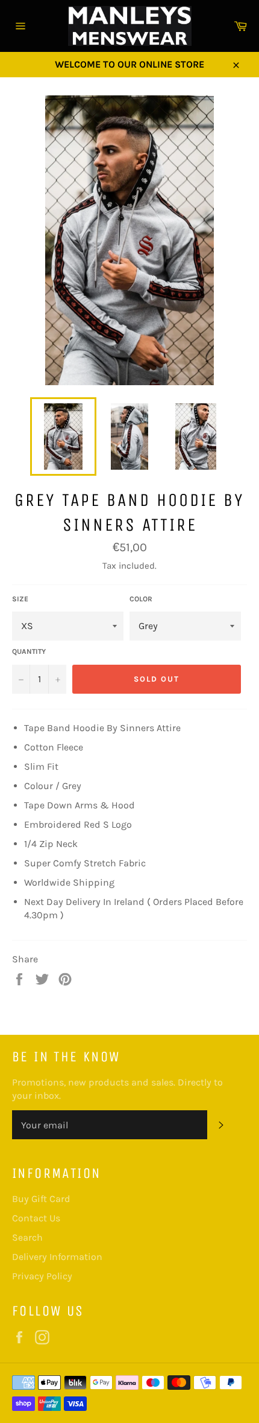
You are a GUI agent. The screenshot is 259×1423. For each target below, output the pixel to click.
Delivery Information (57, 1256)
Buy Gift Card (41, 1198)
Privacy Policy (42, 1276)
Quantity (29, 651)
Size (20, 599)
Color (141, 599)
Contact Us (36, 1218)
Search (27, 1237)
